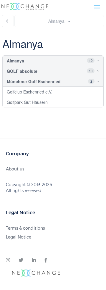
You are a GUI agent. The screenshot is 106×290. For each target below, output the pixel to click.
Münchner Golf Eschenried (34, 81)
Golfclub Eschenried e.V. (29, 92)
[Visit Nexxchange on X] (21, 260)
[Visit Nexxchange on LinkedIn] (34, 260)
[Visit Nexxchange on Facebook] (45, 260)
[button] (93, 60)
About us (15, 169)
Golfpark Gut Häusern (27, 102)
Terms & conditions (25, 228)
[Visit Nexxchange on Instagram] (8, 260)
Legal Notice (18, 237)
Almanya (58, 21)
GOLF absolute (22, 71)
